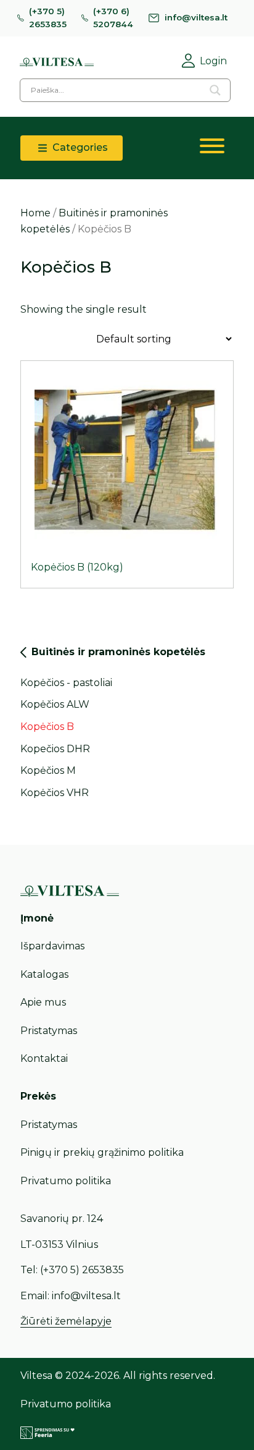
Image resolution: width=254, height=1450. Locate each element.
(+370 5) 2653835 (48, 18)
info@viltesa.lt (196, 17)
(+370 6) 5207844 (113, 18)
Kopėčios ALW (54, 704)
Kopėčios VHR (54, 793)
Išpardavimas (52, 946)
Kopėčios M (48, 770)
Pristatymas (48, 1031)
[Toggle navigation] (212, 148)
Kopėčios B (47, 726)
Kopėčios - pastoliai (66, 683)
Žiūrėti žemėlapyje (66, 1321)
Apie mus (43, 1002)
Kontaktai (44, 1058)
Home (35, 213)
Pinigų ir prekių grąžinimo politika (102, 1152)
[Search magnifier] (215, 90)
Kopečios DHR (55, 749)
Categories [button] (79, 147)
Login (213, 61)
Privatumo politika (65, 1181)
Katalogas (44, 974)
